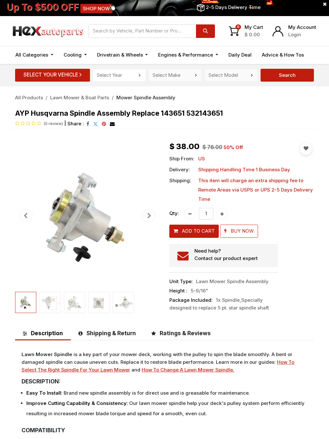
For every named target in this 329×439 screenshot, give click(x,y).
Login (294, 34)
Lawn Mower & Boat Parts (79, 97)
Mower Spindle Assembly (145, 97)
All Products (29, 97)
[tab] (43, 333)
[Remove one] (190, 214)
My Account (302, 27)
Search (287, 75)
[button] (26, 215)
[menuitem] (240, 55)
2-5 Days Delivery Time (233, 7)
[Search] (205, 31)
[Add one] (222, 214)
